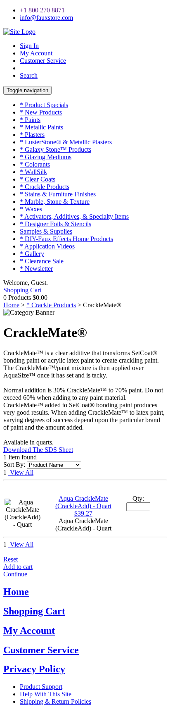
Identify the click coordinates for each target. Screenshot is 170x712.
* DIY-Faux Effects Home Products (66, 238)
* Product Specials (44, 104)
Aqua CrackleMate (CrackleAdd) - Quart (83, 502)
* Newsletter (36, 268)
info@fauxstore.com (46, 17)
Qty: (138, 498)
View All (20, 472)
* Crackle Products (44, 186)
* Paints (30, 119)
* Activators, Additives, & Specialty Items (74, 216)
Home (11, 304)
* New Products (41, 112)
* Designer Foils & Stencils (55, 223)
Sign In (29, 45)
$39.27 (83, 513)
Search (29, 75)
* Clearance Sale (42, 261)
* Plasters (32, 134)
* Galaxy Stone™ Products (55, 149)
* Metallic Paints (41, 127)
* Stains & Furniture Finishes (58, 194)
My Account (36, 53)
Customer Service (43, 60)
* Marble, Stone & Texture (55, 201)
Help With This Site (45, 694)
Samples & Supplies (46, 231)
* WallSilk (33, 171)
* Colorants (35, 164)
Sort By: (14, 464)
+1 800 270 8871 (42, 10)
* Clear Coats (37, 179)
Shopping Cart (22, 290)
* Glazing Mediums (45, 156)
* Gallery (32, 253)
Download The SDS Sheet (38, 449)
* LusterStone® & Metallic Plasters (66, 142)
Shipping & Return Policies (55, 701)
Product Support (41, 686)
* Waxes (31, 209)
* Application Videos (47, 246)
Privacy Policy (34, 669)
